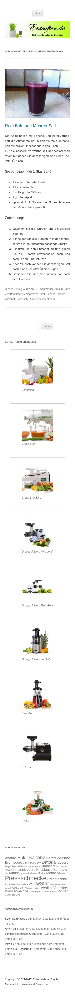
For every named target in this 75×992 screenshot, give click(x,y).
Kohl (56, 870)
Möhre (61, 294)
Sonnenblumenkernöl (42, 299)
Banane (37, 857)
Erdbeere (61, 862)
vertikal (46, 888)
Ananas (11, 858)
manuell (25, 873)
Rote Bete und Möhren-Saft (30, 125)
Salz (18, 884)
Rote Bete (22, 299)
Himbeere (48, 866)
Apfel (42, 294)
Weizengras (35, 891)
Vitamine (60, 888)
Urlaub (37, 888)
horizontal (61, 866)
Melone (33, 873)
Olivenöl (10, 299)
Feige (8, 866)
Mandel (14, 873)
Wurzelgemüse (49, 891)
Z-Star (63, 891)
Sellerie (24, 884)
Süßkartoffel (18, 888)
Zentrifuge (10, 895)
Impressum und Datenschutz (33, 984)
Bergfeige (53, 858)
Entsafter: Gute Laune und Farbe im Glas (41, 928)
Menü (37, 13)
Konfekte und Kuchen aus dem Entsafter (39, 943)
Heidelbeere (34, 866)
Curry (38, 863)
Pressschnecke (25, 878)
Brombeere (13, 862)
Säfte (67, 289)
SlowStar (39, 883)
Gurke (23, 866)
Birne (66, 858)
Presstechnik (57, 879)
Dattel (47, 862)
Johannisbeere (24, 870)
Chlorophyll (28, 863)
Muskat (41, 873)
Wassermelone (16, 891)
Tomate (29, 888)
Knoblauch (44, 870)
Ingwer (8, 870)
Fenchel (51, 294)
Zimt (18, 895)
